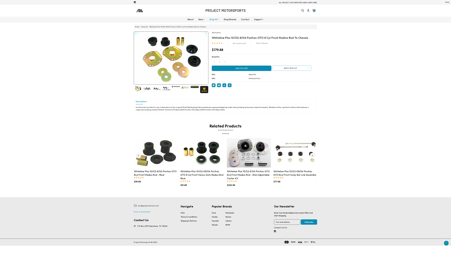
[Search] (302, 10)
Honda (215, 217)
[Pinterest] (229, 85)
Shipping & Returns (189, 221)
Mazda (215, 225)
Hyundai (215, 221)
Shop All (213, 19)
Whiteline (216, 32)
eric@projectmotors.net (148, 206)
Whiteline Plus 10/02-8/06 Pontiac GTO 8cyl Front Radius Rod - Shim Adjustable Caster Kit (248, 175)
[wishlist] (163, 151)
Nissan (228, 217)
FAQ (183, 213)
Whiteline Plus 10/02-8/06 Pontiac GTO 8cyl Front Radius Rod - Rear (155, 173)
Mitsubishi (230, 213)
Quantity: (216, 57)
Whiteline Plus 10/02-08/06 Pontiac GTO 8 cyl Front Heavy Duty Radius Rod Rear (201, 175)
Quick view (149, 152)
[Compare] (154, 151)
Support (258, 19)
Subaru (229, 221)
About (190, 19)
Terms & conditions (189, 217)
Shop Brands (230, 19)
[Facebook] (214, 85)
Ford (214, 213)
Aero (200, 19)
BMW (228, 225)
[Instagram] (135, 2)
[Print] (224, 85)
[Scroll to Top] (446, 243)
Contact (245, 19)
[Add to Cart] (158, 152)
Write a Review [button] (262, 43)
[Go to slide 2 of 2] (138, 155)
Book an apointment (142, 212)
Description (141, 101)
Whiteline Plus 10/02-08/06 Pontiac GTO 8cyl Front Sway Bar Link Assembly (294, 173)
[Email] (219, 85)
